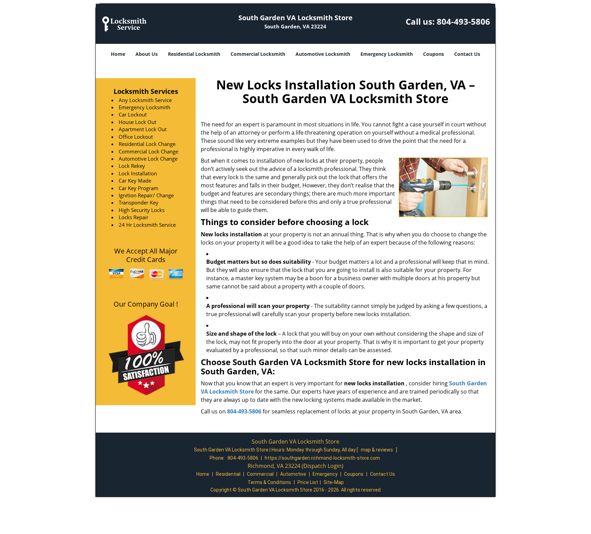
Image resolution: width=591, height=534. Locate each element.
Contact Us (467, 54)
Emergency (325, 474)
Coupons (433, 54)
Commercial (260, 474)
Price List (308, 482)
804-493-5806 (463, 21)
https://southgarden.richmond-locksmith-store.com (322, 458)
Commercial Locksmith (258, 54)
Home (118, 54)
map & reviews (377, 449)
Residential (228, 474)
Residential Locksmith (194, 54)
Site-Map (334, 482)
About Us (146, 54)
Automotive (293, 474)
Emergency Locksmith (386, 54)
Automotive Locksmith (323, 54)
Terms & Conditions (269, 482)
